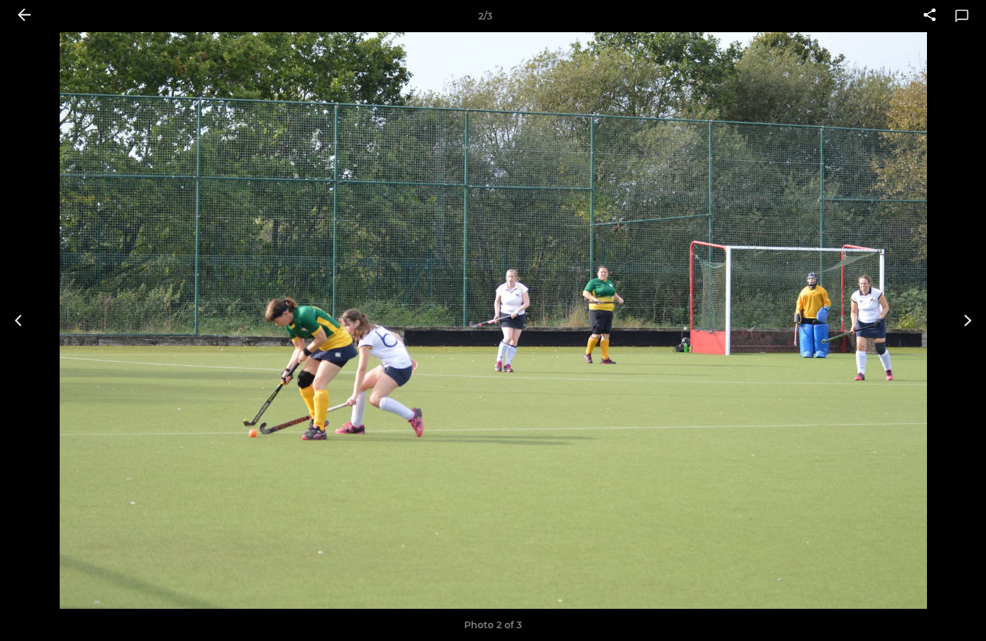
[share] (930, 16)
